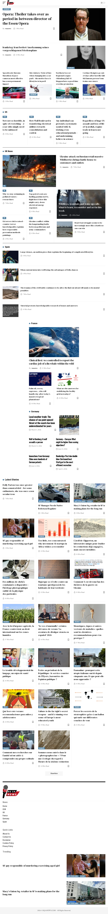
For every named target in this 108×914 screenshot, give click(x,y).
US (6, 112)
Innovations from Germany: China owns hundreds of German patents (39, 459)
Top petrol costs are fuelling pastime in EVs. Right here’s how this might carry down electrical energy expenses (39, 201)
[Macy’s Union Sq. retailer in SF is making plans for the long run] (89, 492)
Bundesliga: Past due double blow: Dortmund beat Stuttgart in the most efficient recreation (66, 460)
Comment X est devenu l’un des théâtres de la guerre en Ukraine (89, 584)
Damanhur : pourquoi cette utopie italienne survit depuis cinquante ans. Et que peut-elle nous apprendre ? (89, 675)
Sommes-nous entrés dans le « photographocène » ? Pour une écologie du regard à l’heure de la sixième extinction (53, 757)
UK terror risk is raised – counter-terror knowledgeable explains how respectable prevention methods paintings (13, 228)
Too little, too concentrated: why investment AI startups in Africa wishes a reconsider (52, 543)
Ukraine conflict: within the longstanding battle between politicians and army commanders (39, 225)
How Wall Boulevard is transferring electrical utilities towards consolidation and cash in (40, 126)
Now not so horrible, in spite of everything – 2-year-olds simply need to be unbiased (14, 125)
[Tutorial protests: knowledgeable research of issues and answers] (10, 310)
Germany (7, 9)
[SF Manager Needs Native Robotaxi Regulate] (54, 492)
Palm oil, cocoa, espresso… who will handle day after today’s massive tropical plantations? (39, 394)
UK (4, 186)
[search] (96, 2)
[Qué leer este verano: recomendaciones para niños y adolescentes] (18, 698)
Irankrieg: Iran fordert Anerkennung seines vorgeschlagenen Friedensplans (26, 49)
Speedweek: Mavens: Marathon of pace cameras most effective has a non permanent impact (13, 78)
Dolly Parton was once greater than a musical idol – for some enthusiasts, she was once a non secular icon (18, 489)
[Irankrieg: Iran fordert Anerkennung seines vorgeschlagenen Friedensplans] (86, 57)
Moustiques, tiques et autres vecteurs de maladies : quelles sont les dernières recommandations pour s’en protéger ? (88, 632)
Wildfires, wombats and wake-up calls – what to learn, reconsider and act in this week (80, 207)
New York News (44, 501)
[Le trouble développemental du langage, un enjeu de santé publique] (18, 657)
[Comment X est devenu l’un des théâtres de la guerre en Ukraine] (89, 569)
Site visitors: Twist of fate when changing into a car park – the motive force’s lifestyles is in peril (40, 77)
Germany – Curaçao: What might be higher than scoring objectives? (67, 442)
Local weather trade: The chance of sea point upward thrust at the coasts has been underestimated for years (42, 421)
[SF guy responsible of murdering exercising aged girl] (18, 528)
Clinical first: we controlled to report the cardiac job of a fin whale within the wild (51, 362)
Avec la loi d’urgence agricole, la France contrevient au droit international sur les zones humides (18, 631)
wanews (8, 29)
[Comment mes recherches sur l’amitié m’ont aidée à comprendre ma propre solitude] (18, 739)
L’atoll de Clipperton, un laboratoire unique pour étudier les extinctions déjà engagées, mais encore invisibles (89, 545)
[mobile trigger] (5, 3)
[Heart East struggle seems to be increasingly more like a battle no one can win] (65, 229)
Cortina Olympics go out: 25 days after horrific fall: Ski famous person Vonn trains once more (94, 77)
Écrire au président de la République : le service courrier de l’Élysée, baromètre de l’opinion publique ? (53, 675)
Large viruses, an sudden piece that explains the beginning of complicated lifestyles (56, 252)
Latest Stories (12, 479)
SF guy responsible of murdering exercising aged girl (18, 542)
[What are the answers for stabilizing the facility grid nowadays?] (68, 379)
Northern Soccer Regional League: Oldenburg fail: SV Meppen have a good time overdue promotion (67, 78)
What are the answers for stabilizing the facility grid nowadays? (68, 391)
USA (5, 117)
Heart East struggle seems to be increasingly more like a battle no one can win (89, 225)
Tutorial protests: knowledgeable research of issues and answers (49, 305)
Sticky (54, 501)
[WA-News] (10, 3)
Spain (7, 247)
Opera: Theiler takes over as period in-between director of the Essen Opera (27, 19)
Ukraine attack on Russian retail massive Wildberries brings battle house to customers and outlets (81, 159)
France (41, 536)
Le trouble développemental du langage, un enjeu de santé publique (18, 673)
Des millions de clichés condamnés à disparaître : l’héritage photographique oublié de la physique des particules (15, 587)
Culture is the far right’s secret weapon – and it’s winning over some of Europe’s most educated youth (53, 716)
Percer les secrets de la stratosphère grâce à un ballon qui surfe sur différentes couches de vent (89, 716)
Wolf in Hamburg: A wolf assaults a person (38, 441)
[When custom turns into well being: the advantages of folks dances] (10, 275)
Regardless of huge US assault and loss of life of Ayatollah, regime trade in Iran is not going (93, 126)
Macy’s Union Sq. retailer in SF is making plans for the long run (31, 893)
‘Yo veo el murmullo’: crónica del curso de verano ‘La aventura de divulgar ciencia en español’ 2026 (53, 631)
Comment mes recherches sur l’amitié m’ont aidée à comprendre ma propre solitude (18, 755)
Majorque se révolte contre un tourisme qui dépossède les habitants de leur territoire (53, 584)
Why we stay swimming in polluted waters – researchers (13, 197)
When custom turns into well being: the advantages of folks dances (49, 270)
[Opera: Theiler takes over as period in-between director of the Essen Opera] (82, 24)
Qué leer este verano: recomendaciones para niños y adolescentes (18, 714)
